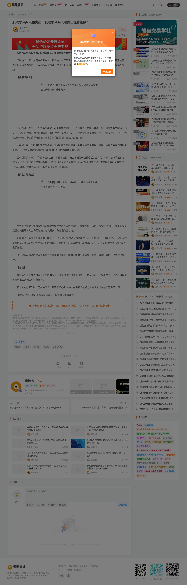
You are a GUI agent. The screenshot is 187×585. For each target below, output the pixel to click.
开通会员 (107, 71)
